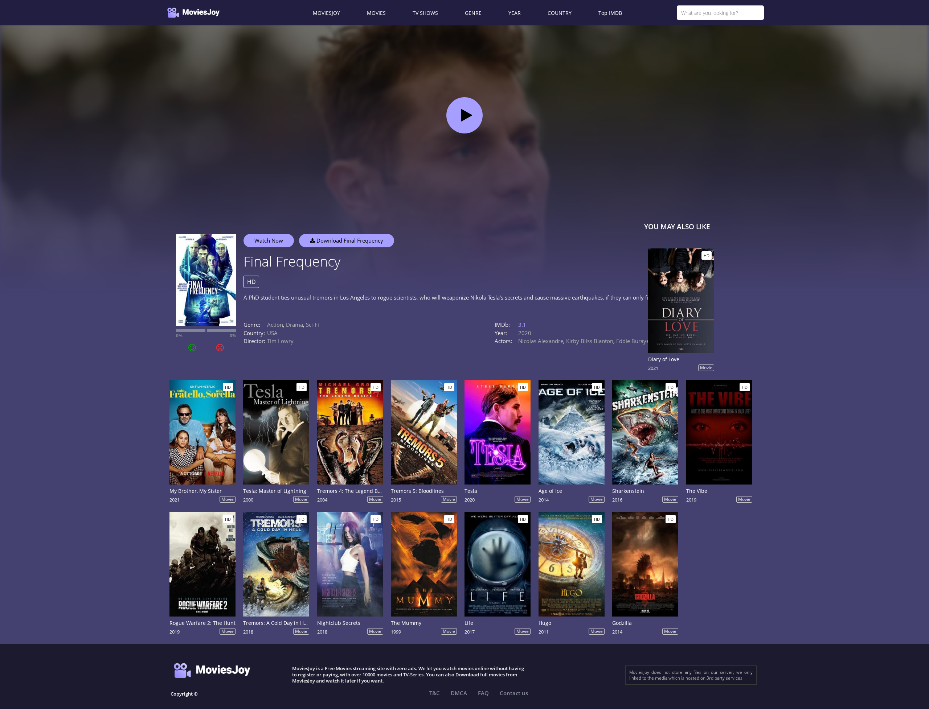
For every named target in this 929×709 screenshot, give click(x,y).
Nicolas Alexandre (540, 341)
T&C (434, 693)
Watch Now (268, 240)
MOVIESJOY (326, 12)
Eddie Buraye (632, 341)
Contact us (514, 693)
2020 (524, 333)
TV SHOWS (425, 12)
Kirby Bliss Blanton (589, 341)
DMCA (459, 693)
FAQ (483, 693)
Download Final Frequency (349, 240)
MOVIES (376, 12)
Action (275, 324)
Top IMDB (610, 12)
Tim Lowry (280, 341)
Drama (294, 324)
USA (272, 333)
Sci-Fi (312, 324)
